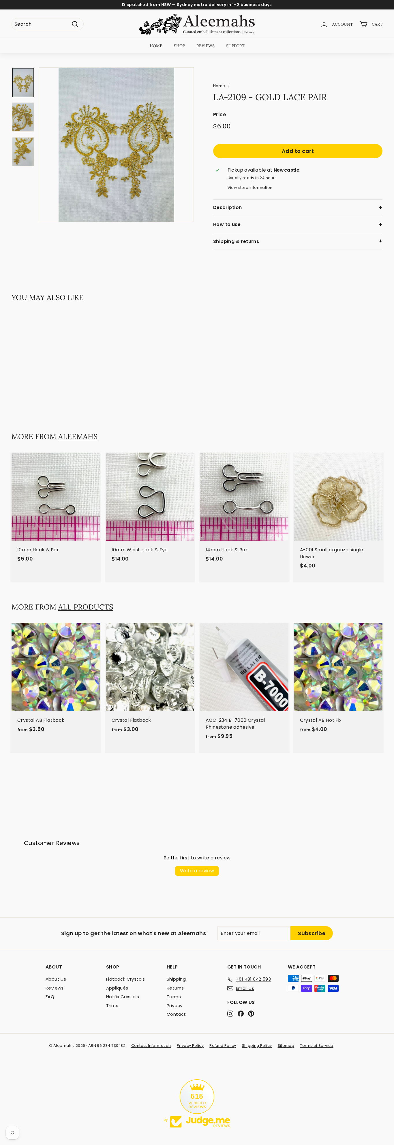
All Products (85, 607)
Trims (112, 1005)
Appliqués (117, 988)
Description (227, 207)
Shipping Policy (257, 1045)
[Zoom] (116, 145)
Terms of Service (316, 1045)
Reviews (55, 988)
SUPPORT (235, 45)
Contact (176, 1014)
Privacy (175, 1005)
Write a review (197, 870)
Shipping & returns (236, 241)
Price (219, 114)
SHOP (179, 45)
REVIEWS (205, 45)
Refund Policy (222, 1045)
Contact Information (151, 1045)
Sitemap (286, 1045)
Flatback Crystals (125, 979)
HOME (156, 45)
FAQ (50, 997)
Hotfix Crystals (122, 997)
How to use (227, 224)
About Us (56, 979)
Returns (175, 988)
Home (219, 86)
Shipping (176, 979)
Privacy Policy (190, 1045)
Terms (174, 997)
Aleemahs (77, 436)
